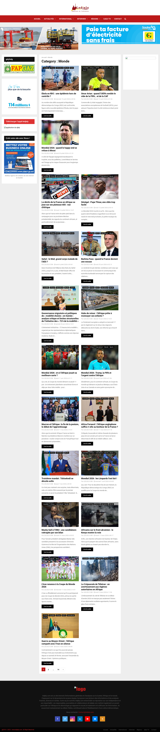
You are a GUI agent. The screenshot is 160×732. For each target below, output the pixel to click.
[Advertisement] (99, 134)
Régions (94, 19)
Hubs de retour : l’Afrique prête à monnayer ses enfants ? (96, 314)
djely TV (107, 19)
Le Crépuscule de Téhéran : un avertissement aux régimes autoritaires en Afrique (95, 587)
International (65, 19)
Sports (84, 70)
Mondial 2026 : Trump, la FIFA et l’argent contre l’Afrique (96, 374)
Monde (67, 67)
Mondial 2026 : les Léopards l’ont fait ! (99, 478)
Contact (118, 19)
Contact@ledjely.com (86, 712)
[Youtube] (87, 718)
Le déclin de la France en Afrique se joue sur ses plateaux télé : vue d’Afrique (58, 205)
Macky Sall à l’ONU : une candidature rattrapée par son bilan (59, 531)
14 (58, 669)
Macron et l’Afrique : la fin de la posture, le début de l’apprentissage (60, 425)
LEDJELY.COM (48, 99)
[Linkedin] (80, 718)
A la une (45, 615)
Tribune (72, 287)
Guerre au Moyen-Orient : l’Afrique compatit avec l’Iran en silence (58, 642)
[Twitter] (65, 718)
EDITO (97, 67)
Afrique (52, 67)
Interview (81, 19)
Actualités (49, 19)
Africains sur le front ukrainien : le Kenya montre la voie (97, 531)
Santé (71, 67)
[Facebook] (57, 718)
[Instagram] (72, 718)
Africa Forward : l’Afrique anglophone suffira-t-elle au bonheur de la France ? (99, 425)
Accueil (37, 19)
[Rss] (102, 718)
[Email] (95, 718)
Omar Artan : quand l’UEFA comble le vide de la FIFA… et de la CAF (98, 94)
